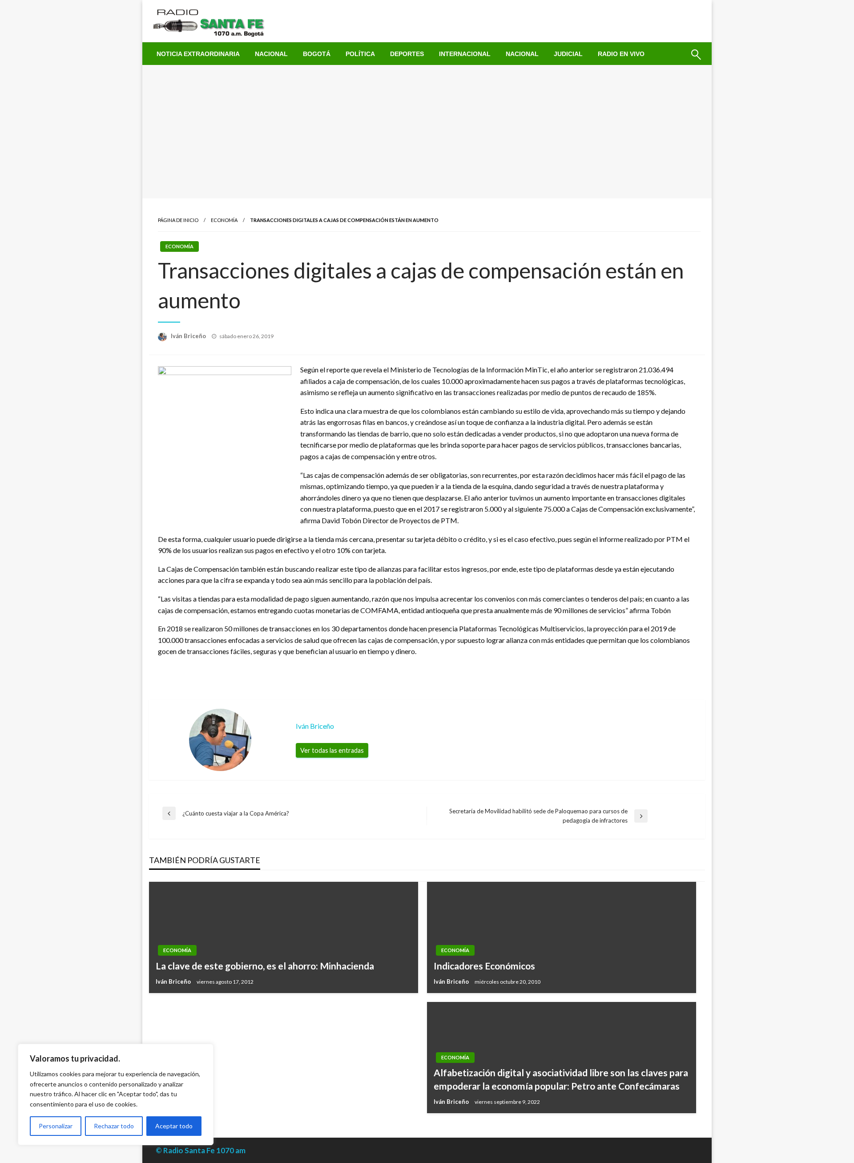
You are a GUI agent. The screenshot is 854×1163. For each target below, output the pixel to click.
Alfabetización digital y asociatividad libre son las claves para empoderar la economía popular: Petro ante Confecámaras (561, 1079)
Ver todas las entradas (332, 750)
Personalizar (56, 1126)
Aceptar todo (174, 1126)
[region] (116, 1094)
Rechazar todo (114, 1126)
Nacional (271, 53)
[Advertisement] (427, 131)
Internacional (465, 53)
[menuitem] (198, 54)
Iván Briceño (189, 335)
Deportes (407, 53)
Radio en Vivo (621, 53)
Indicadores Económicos (484, 965)
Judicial (568, 53)
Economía (224, 220)
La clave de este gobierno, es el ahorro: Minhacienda (265, 965)
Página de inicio (178, 220)
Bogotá (316, 53)
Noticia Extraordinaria (198, 53)
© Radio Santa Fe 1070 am (201, 1150)
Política (360, 53)
